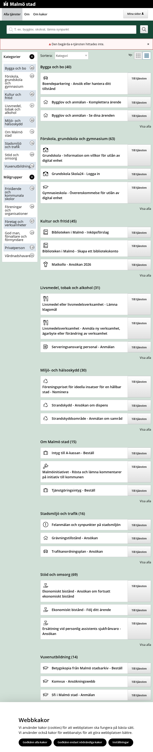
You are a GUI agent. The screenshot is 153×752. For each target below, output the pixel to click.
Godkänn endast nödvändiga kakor (80, 742)
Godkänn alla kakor (35, 742)
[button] (144, 29)
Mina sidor (134, 14)
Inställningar (121, 742)
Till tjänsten (139, 78)
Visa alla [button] (145, 126)
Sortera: (46, 55)
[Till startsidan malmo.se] (20, 3)
